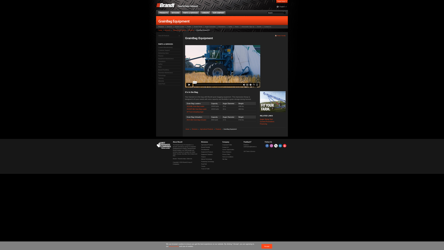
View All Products (163, 35)
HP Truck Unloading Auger (195, 112)
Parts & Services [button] (190, 13)
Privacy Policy (226, 154)
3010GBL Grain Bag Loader (195, 106)
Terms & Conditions (227, 157)
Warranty (161, 81)
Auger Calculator (210, 27)
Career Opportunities (228, 149)
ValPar (160, 64)
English (282, 7)
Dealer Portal (281, 1)
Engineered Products (207, 152)
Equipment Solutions (207, 154)
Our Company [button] (218, 13)
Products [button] (164, 13)
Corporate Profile (227, 144)
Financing (263, 124)
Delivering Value (163, 53)
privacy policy (174, 246)
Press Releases (226, 152)
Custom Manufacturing (165, 47)
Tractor (203, 166)
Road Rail (204, 164)
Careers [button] (205, 13)
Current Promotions (267, 121)
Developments (205, 149)
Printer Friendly (281, 35)
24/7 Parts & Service (249, 151)
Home (160, 30)
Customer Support (164, 50)
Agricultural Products (179, 30)
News (237, 27)
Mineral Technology (206, 159)
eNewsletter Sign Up (247, 27)
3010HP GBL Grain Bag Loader (197, 109)
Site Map (224, 159)
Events (259, 27)
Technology (162, 75)
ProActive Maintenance (165, 72)
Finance (160, 56)
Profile (189, 27)
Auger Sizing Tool (266, 119)
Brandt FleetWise (163, 70)
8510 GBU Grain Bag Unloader (196, 120)
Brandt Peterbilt (205, 147)
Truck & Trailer (205, 168)
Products (161, 27)
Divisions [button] (175, 13)
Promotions (222, 27)
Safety (230, 27)
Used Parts (161, 84)
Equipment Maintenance (166, 58)
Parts (160, 67)
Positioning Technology (207, 161)
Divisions (167, 30)
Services (169, 27)
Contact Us (267, 27)
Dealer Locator (179, 27)
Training (160, 78)
